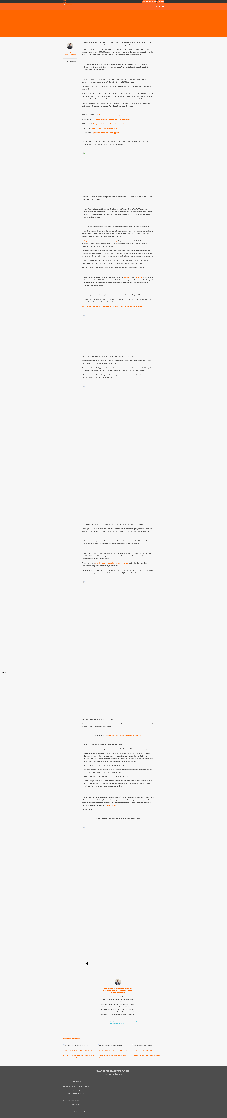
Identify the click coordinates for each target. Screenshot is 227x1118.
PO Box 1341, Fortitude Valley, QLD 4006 (78, 1086)
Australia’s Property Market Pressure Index (79, 1050)
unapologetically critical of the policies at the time (111, 563)
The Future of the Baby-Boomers (144, 1050)
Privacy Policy (76, 1108)
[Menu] (163, 6)
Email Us (77, 1090)
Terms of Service (76, 1104)
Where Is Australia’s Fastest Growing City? (113, 1050)
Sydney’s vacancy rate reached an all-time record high (100, 241)
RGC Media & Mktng (83, 1112)
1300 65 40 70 (77, 1081)
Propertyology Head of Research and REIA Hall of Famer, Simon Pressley (70, 54)
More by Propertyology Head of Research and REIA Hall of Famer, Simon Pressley (117, 1022)
